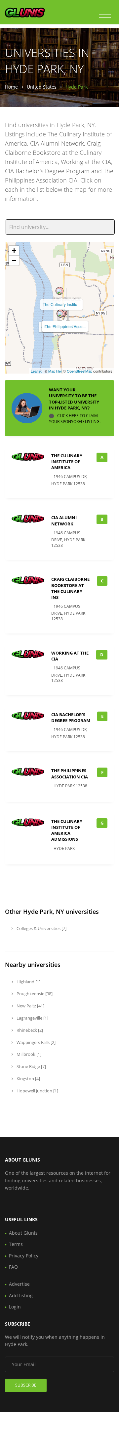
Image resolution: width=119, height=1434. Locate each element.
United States (42, 87)
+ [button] (14, 250)
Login (15, 1307)
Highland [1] (28, 982)
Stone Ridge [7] (31, 1066)
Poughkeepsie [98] (34, 994)
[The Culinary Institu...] (59, 291)
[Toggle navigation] (105, 14)
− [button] (14, 260)
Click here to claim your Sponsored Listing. (74, 418)
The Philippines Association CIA (69, 773)
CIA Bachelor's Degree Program (70, 717)
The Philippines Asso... (65, 326)
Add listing (21, 1295)
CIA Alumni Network (64, 520)
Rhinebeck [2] (29, 1030)
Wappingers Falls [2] (36, 1042)
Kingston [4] (28, 1079)
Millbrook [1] (28, 1054)
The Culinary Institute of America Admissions (66, 830)
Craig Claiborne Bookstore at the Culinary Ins (70, 588)
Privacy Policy (23, 1255)
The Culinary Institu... (61, 304)
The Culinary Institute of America (66, 461)
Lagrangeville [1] (32, 1018)
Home (11, 87)
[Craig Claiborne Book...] (60, 314)
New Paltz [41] (30, 1006)
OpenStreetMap (79, 371)
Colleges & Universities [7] (41, 928)
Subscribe (25, 1385)
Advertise (19, 1284)
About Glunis (23, 1233)
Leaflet (36, 371)
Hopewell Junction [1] (37, 1091)
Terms (16, 1244)
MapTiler (55, 371)
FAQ (13, 1267)
